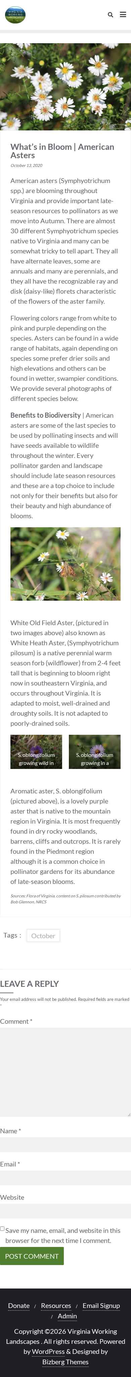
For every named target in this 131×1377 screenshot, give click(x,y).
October (43, 936)
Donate (19, 1305)
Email (10, 1164)
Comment (16, 1021)
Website (12, 1197)
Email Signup (101, 1305)
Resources (56, 1305)
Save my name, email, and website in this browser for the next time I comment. (63, 1235)
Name (10, 1131)
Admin (67, 1316)
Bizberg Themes (65, 1362)
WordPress (48, 1351)
